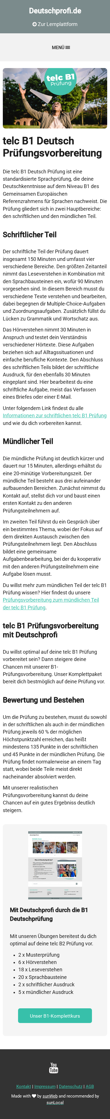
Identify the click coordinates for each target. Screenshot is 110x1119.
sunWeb (50, 1096)
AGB (90, 1086)
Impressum (45, 1086)
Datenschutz (70, 1086)
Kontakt (23, 1086)
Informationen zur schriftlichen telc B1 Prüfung (55, 415)
